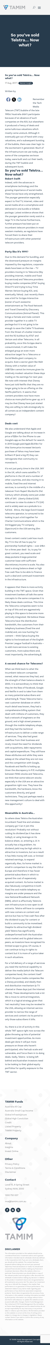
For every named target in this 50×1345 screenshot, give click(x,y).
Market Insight (26, 83)
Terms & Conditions (15, 1168)
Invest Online (11, 1151)
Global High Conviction (16, 1119)
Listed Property (13, 1127)
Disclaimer (10, 1172)
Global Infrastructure (16, 1115)
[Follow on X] (18, 1210)
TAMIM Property (13, 1131)
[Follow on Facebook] (7, 1210)
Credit (8, 1123)
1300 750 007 (11, 1195)
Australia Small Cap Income (19, 1111)
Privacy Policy (12, 1164)
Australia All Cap (13, 1107)
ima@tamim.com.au (15, 1201)
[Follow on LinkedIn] (13, 1210)
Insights (9, 1147)
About (8, 1143)
